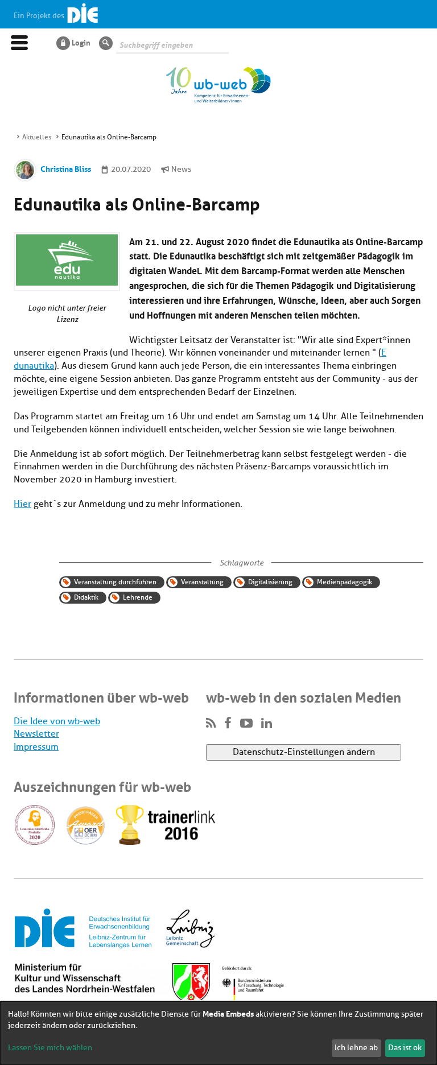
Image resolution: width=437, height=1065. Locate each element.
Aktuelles (36, 137)
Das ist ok (405, 1047)
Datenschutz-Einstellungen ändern (304, 752)
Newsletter (36, 734)
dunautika (34, 365)
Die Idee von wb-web (57, 721)
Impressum (36, 747)
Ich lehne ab (356, 1047)
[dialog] (218, 1033)
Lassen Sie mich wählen (50, 1047)
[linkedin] (266, 724)
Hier (22, 504)
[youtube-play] (246, 724)
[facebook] (228, 724)
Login (81, 42)
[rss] (211, 724)
